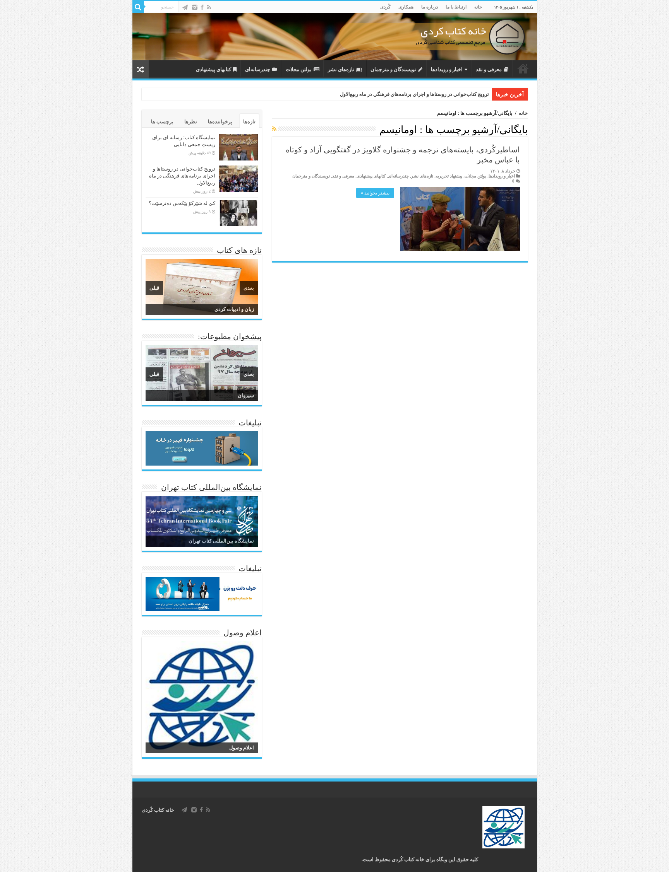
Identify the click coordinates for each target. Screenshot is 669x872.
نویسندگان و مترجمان (393, 69)
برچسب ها (162, 122)
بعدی (249, 288)
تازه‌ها (249, 122)
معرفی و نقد (489, 69)
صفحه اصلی (523, 68)
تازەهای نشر (341, 69)
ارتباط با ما (456, 7)
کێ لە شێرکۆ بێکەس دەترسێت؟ (182, 203)
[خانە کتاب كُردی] (334, 36)
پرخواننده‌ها (220, 122)
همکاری (405, 7)
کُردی (385, 7)
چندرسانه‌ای (257, 69)
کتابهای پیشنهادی (213, 69)
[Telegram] (185, 7)
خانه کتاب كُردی (158, 810)
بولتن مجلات (299, 69)
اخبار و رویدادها (447, 69)
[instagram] (194, 7)
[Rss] (209, 7)
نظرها (190, 122)
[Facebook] (202, 7)
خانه (478, 7)
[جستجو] (138, 7)
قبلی (154, 288)
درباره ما (429, 7)
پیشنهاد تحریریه (449, 176)
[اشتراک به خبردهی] (274, 129)
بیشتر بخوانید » (375, 193)
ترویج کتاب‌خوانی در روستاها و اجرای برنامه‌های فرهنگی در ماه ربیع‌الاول (414, 94)
